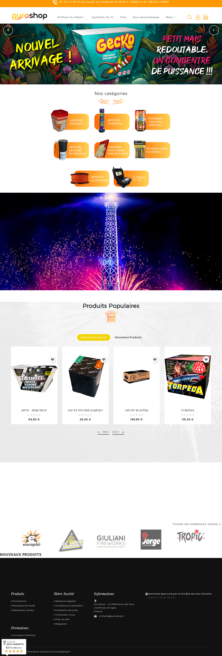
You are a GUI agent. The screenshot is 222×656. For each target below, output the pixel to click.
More (169, 17)
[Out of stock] (156, 365)
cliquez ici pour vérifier (161, 597)
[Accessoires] (90, 177)
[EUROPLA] (31, 538)
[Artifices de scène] (70, 148)
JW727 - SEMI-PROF (34, 410)
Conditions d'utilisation (69, 605)
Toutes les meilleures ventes (197, 524)
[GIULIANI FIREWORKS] (111, 541)
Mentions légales (65, 601)
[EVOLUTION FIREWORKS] (71, 540)
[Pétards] (151, 148)
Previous (8, 30)
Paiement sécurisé (66, 610)
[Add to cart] (54, 365)
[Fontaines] (151, 120)
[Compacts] (70, 120)
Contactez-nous (65, 614)
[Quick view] (54, 380)
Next (214, 30)
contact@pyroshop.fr (111, 616)
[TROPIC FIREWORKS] (191, 536)
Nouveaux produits (24, 605)
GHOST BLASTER (136, 410)
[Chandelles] (111, 120)
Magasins (61, 623)
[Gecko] (111, 54)
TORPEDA (188, 410)
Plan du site (62, 619)
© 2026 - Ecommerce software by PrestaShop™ (42, 651)
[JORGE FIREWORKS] (151, 539)
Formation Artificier (24, 635)
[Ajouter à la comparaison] (54, 373)
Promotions (19, 601)
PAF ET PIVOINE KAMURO (85, 410)
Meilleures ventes (23, 610)
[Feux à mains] (111, 148)
